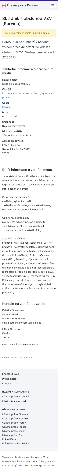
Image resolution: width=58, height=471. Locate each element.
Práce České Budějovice (15, 443)
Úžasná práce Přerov (14, 422)
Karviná (6, 106)
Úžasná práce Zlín (12, 435)
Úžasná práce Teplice (14, 426)
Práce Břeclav (10, 439)
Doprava (7, 93)
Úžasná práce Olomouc (15, 414)
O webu (6, 383)
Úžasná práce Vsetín (13, 430)
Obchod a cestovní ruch (26, 93)
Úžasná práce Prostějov (15, 418)
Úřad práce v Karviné (14, 401)
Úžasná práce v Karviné (15, 396)
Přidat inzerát (9, 378)
